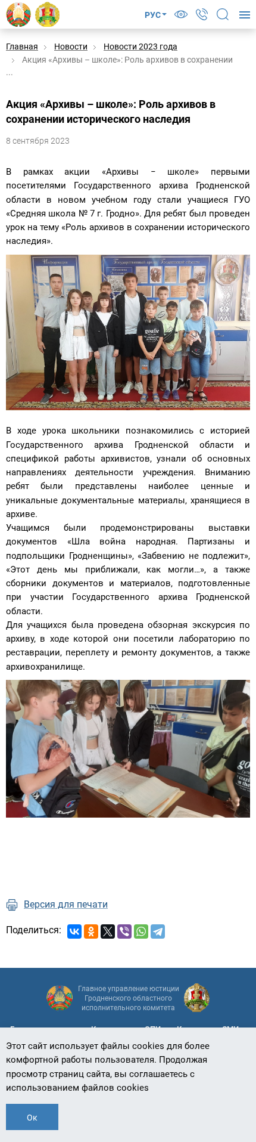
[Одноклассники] (91, 931)
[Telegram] (158, 931)
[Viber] (124, 931)
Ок (32, 1117)
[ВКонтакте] (74, 931)
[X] (108, 931)
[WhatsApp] (141, 931)
